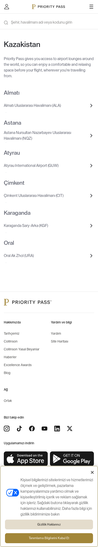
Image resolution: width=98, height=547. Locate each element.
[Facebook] (32, 428)
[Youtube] (44, 428)
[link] (26, 458)
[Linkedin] (57, 428)
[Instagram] (7, 428)
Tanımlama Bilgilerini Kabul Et (49, 538)
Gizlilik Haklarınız (48, 524)
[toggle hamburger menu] (91, 7)
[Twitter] (70, 428)
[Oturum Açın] (7, 7)
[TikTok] (19, 428)
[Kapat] (92, 472)
